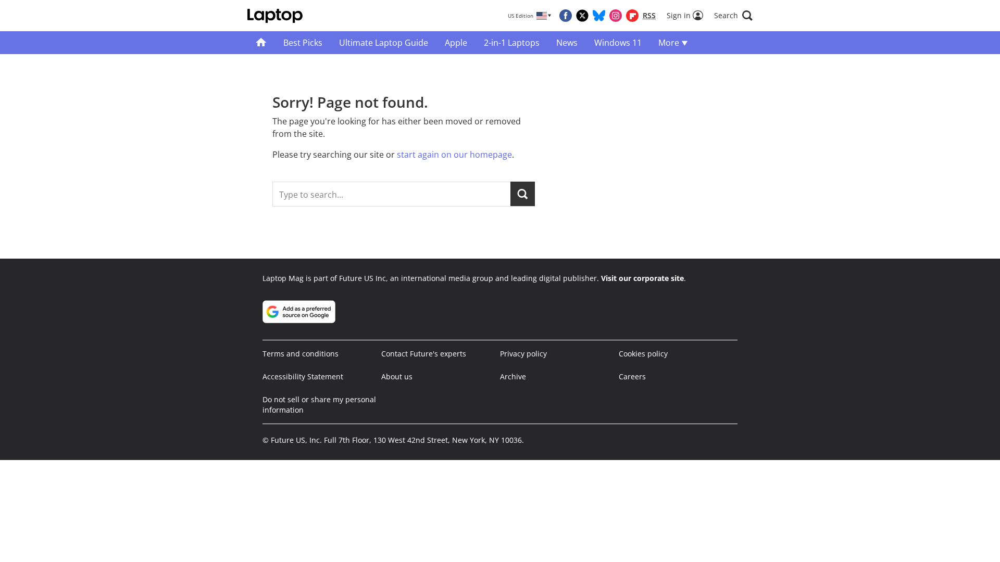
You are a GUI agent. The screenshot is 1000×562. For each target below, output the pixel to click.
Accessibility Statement (302, 376)
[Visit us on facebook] (565, 15)
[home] (261, 42)
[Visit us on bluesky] (599, 15)
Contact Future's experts (423, 354)
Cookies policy (643, 354)
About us (397, 376)
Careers (632, 376)
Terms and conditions (300, 354)
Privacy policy (523, 354)
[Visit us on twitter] (582, 15)
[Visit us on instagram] (615, 15)
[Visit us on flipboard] (632, 15)
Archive (513, 376)
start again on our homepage (454, 154)
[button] (733, 15)
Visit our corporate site (642, 278)
